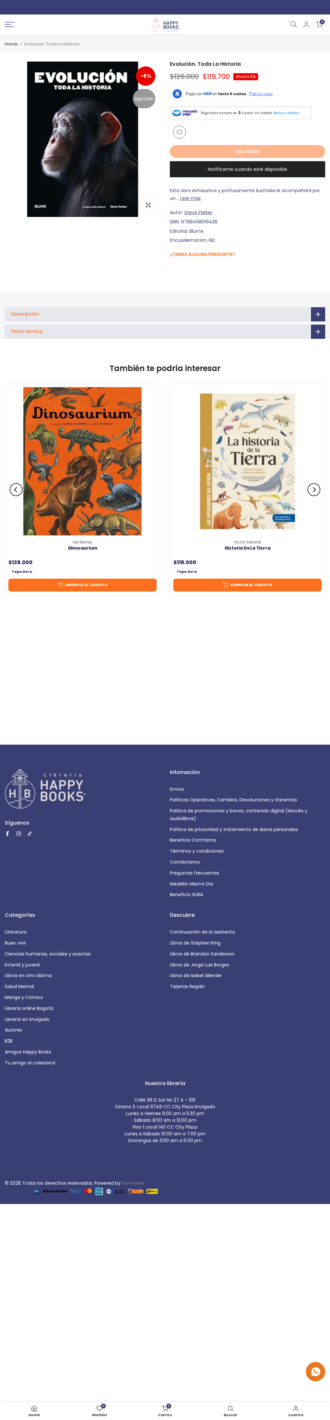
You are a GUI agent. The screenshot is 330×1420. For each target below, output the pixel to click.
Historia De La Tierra (248, 548)
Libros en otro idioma (28, 975)
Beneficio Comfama (193, 840)
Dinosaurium (82, 548)
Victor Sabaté (247, 542)
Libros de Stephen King (195, 943)
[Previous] (16, 489)
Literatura (15, 932)
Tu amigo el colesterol (30, 1063)
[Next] (313, 489)
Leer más (190, 198)
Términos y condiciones (197, 851)
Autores (13, 1030)
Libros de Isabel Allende (195, 975)
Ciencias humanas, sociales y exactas (48, 954)
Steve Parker (198, 212)
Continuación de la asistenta (202, 932)
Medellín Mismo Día (191, 884)
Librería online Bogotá (29, 1008)
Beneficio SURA (186, 894)
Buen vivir (15, 943)
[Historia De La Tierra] (247, 461)
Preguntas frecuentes (194, 873)
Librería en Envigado (27, 1019)
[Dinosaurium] (82, 461)
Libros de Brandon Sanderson (202, 954)
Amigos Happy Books (28, 1052)
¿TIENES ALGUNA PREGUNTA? (202, 254)
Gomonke (133, 1183)
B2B (9, 1041)
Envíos (177, 789)
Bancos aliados (286, 113)
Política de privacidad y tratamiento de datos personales (234, 829)
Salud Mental (19, 986)
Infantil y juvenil (22, 965)
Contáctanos (185, 862)
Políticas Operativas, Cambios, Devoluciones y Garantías (233, 800)
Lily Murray (82, 542)
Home (11, 44)
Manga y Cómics (24, 997)
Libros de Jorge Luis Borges (199, 965)
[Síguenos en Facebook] (173, 268)
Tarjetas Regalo (187, 986)
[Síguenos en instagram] (186, 268)
